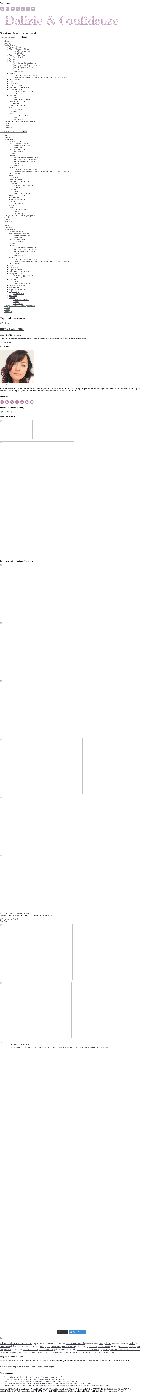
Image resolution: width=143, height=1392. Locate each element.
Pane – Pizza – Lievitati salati (19, 87)
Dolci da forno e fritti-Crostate (24, 67)
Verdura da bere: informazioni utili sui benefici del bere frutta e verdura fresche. (41, 77)
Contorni (12, 59)
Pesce (11, 81)
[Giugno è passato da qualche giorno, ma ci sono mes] (89, 1301)
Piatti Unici (13, 95)
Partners (16, 117)
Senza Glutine (18, 53)
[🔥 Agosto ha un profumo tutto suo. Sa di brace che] (17, 1189)
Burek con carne (12, 329)
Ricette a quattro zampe (17, 101)
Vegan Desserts (18, 109)
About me (8, 43)
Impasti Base (13, 83)
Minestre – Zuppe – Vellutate (23, 91)
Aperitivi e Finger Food (17, 55)
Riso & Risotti (18, 93)
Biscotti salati (18, 57)
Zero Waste (13, 111)
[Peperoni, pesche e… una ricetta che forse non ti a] (53, 1297)
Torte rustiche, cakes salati (22, 99)
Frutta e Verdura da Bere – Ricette (25, 75)
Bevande (12, 73)
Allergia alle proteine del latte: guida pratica (19, 121)
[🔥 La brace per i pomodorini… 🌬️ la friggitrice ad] (89, 1143)
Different (12, 113)
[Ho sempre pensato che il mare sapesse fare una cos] (89, 1181)
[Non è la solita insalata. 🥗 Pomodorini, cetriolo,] (53, 1065)
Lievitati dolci (18, 69)
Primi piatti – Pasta (15, 89)
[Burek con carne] (6, 323)
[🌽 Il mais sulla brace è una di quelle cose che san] (17, 1135)
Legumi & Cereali (15, 85)
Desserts (12, 61)
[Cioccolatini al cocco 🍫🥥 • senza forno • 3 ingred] (17, 1295)
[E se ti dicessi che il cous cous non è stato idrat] (89, 1248)
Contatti (7, 123)
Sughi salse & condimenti (18, 105)
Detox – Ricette (14, 79)
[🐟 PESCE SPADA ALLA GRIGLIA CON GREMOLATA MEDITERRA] (53, 1145)
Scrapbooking (18, 119)
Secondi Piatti (14, 103)
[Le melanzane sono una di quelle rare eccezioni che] (53, 1198)
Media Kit (8, 127)
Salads (15, 97)
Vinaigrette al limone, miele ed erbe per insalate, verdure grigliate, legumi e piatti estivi (34, 1379)
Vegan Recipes (14, 107)
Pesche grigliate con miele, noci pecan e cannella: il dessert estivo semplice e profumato (35, 1377)
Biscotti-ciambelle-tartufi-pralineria (25, 63)
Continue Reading (6, 342)
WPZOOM (122, 1391)
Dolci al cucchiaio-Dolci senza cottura (26, 65)
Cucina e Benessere (16, 47)
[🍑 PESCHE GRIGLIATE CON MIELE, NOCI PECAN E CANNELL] (17, 1084)
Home (6, 41)
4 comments (17, 335)
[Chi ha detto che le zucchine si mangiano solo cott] (17, 1249)
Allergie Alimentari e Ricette (19, 49)
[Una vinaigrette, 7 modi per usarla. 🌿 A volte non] (89, 1085)
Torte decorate (18, 71)
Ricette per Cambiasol (21, 115)
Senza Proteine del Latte (21, 51)
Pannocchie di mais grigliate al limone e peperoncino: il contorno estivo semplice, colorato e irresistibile (40, 1381)
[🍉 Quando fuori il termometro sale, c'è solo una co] (53, 1238)
